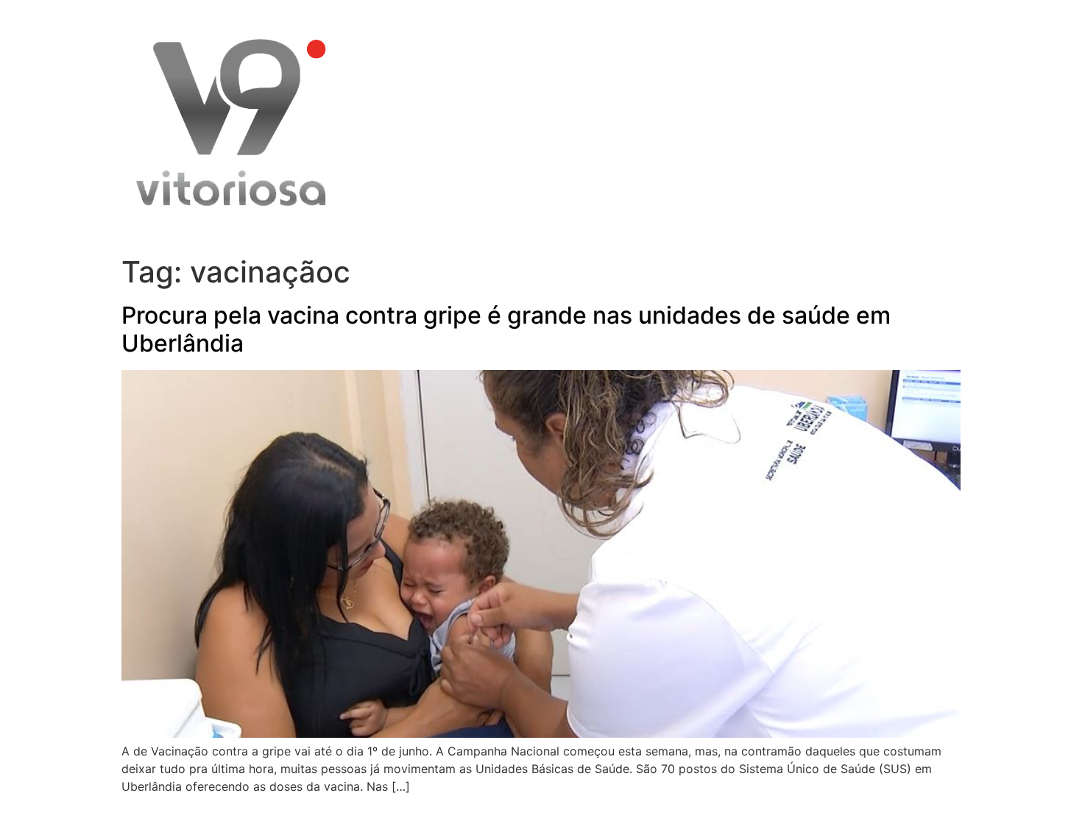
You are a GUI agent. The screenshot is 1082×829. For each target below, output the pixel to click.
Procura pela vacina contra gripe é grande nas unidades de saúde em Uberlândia (506, 329)
